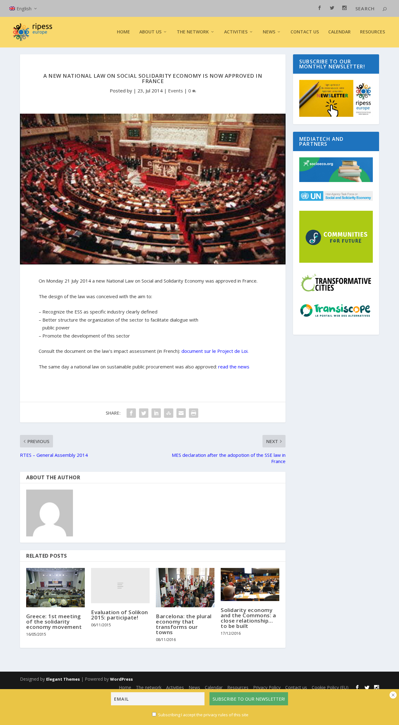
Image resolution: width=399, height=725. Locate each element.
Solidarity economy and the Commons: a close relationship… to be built (248, 617)
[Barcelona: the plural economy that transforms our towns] (185, 587)
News (194, 687)
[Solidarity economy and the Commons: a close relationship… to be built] (250, 584)
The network (148, 687)
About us (150, 32)
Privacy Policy (267, 687)
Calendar (339, 32)
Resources (372, 32)
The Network (193, 32)
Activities (236, 32)
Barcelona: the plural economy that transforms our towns (184, 624)
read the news (233, 366)
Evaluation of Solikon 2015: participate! (119, 615)
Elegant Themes (63, 679)
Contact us (305, 32)
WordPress (121, 679)
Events (175, 90)
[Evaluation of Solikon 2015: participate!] (120, 585)
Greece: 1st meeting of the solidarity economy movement (54, 621)
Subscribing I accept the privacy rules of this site (203, 715)
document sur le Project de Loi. (214, 351)
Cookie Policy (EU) (330, 687)
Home (123, 32)
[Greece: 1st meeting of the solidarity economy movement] (55, 587)
